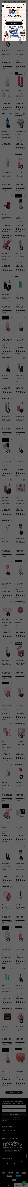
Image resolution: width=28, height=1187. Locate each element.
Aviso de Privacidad (20, 27)
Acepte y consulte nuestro (14, 27)
